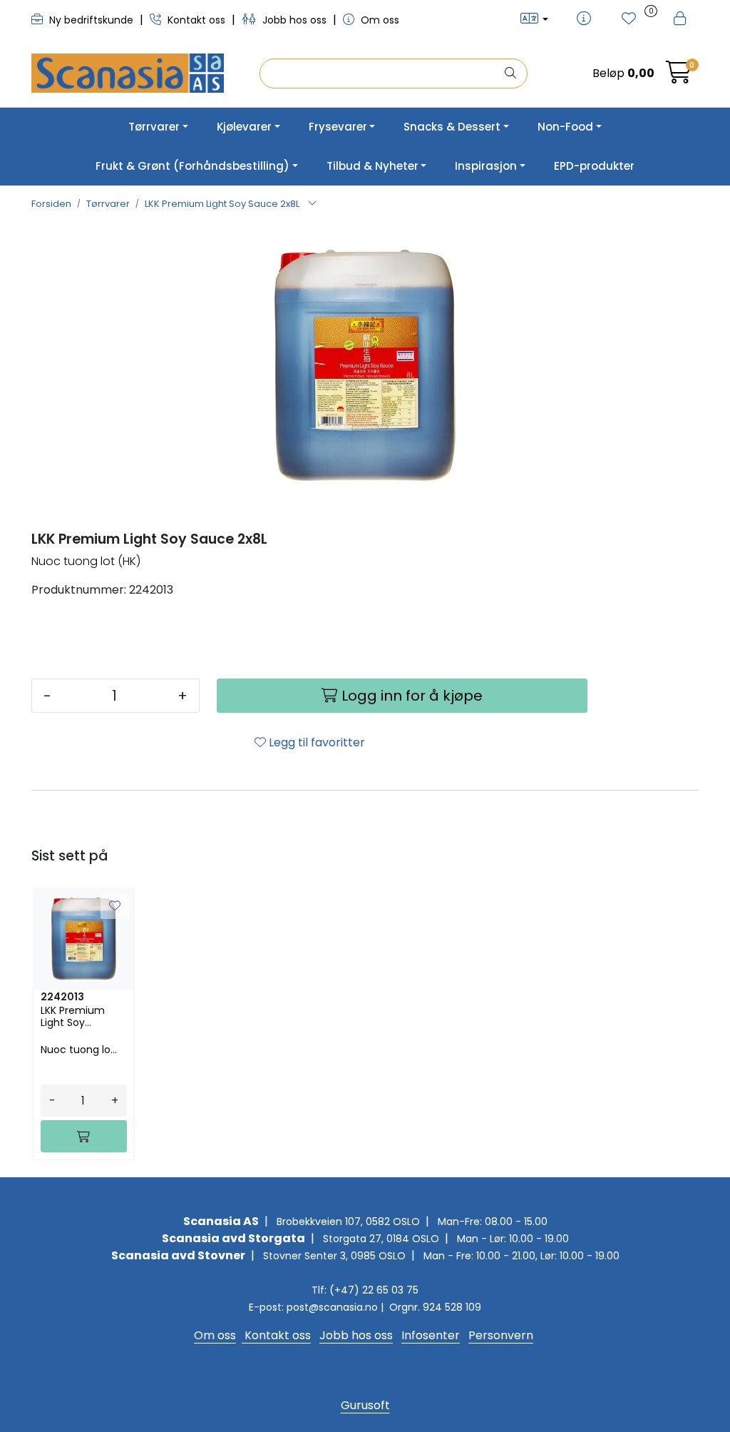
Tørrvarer (154, 126)
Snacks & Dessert (451, 126)
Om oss (378, 20)
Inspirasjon (486, 165)
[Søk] (510, 73)
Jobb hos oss (294, 20)
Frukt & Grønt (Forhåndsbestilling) (192, 165)
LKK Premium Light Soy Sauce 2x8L (73, 1017)
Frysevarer (338, 126)
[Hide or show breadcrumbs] (312, 204)
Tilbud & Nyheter (372, 165)
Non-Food (565, 126)
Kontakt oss (196, 20)
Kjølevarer (244, 126)
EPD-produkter (594, 165)
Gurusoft (365, 1405)
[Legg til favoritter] (115, 906)
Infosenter (430, 1335)
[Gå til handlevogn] (679, 76)
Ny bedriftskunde (91, 20)
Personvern (500, 1335)
